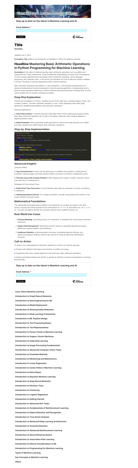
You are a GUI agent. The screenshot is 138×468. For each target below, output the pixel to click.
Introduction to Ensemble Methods (31, 354)
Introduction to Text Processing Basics (33, 323)
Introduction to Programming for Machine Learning (39, 448)
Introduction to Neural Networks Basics (33, 435)
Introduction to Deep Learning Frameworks (35, 314)
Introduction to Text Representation (31, 327)
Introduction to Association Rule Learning (34, 439)
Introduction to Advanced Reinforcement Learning (38, 430)
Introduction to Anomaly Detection (31, 426)
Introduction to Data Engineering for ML (33, 300)
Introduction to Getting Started (29, 399)
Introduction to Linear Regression (30, 363)
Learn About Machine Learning (29, 292)
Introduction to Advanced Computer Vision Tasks (38, 350)
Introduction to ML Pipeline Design (31, 318)
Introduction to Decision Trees (29, 385)
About (18, 462)
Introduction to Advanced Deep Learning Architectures (40, 421)
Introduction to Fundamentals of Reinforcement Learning (41, 408)
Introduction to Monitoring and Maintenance (36, 359)
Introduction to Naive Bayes (28, 372)
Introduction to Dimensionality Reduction (34, 309)
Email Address (23, 27)
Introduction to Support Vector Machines (34, 336)
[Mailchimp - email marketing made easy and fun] (78, 38)
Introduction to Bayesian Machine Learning (35, 377)
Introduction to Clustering (27, 390)
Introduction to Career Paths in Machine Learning (38, 368)
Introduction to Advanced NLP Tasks (32, 403)
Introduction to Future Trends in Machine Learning (38, 332)
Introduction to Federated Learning (31, 341)
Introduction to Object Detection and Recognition (38, 412)
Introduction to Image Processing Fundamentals (37, 345)
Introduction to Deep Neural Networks (33, 381)
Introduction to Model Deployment (31, 305)
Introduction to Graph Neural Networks (33, 296)
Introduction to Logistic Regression (31, 394)
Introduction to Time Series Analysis (32, 417)
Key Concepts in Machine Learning (31, 457)
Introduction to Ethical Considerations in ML (36, 444)
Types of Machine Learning (28, 453)
